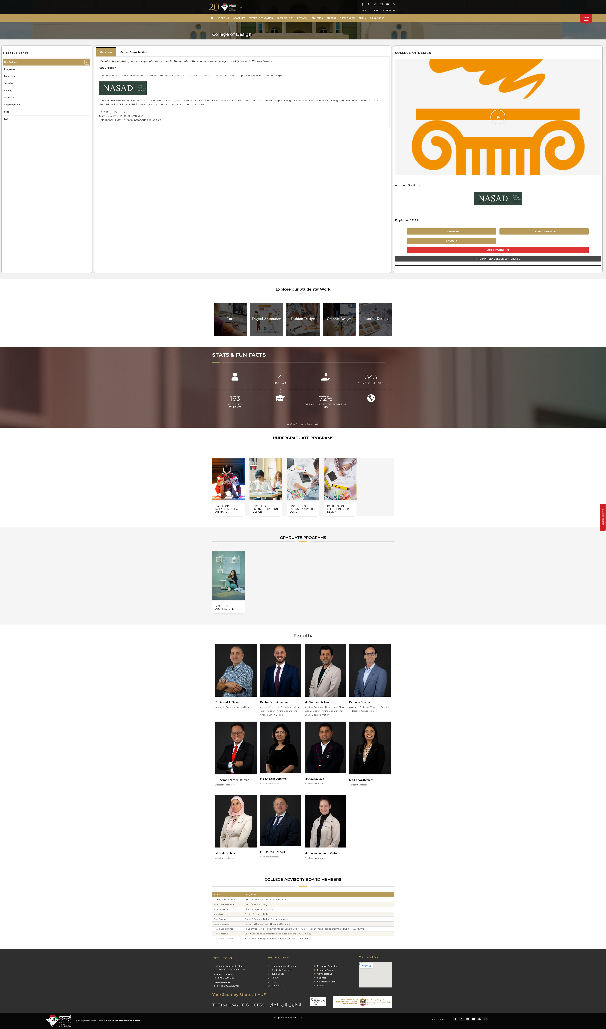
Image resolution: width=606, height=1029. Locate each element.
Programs (9, 69)
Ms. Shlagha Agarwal (273, 778)
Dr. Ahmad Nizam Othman (232, 780)
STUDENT (331, 18)
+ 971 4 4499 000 (226, 974)
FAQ (6, 119)
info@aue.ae (223, 982)
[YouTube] (381, 4)
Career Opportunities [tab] (134, 52)
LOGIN (364, 10)
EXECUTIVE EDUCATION (261, 18)
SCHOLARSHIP (377, 18)
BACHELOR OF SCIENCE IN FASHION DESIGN (265, 509)
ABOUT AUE (224, 18)
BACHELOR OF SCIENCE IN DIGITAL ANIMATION (227, 509)
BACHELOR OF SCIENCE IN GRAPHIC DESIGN (302, 509)
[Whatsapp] (394, 4)
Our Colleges (11, 62)
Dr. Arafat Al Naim (227, 702)
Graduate (9, 97)
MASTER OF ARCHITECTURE (224, 607)
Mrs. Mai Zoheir (225, 853)
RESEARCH (302, 18)
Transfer (8, 83)
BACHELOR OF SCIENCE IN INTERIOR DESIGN (340, 509)
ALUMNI (362, 18)
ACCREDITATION (285, 18)
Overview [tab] (106, 52)
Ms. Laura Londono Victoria (322, 853)
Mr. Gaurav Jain (314, 778)
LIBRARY (375, 10)
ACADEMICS (239, 18)
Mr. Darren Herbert (272, 852)
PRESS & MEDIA (347, 18)
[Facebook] (362, 4)
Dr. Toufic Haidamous (274, 702)
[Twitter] (368, 4)
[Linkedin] (387, 4)
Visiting (8, 90)
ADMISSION (317, 18)
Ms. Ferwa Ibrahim (361, 780)
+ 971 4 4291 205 (225, 977)
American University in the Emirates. (122, 1021)
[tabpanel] (242, 93)
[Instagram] (375, 4)
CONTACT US (389, 10)
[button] (241, 7)
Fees (6, 111)
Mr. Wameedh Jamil (317, 702)
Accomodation (12, 104)
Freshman (9, 76)
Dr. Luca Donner (359, 702)
